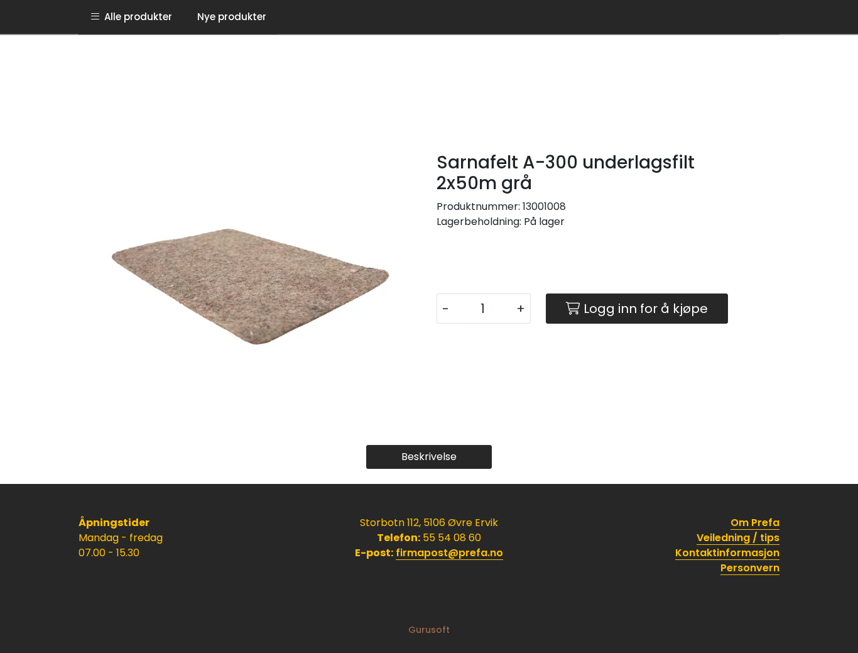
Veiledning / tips (738, 537)
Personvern (749, 568)
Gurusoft (429, 629)
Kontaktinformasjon (727, 553)
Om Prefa (754, 522)
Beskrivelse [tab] (429, 456)
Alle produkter (135, 16)
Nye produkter (231, 16)
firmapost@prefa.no (449, 553)
